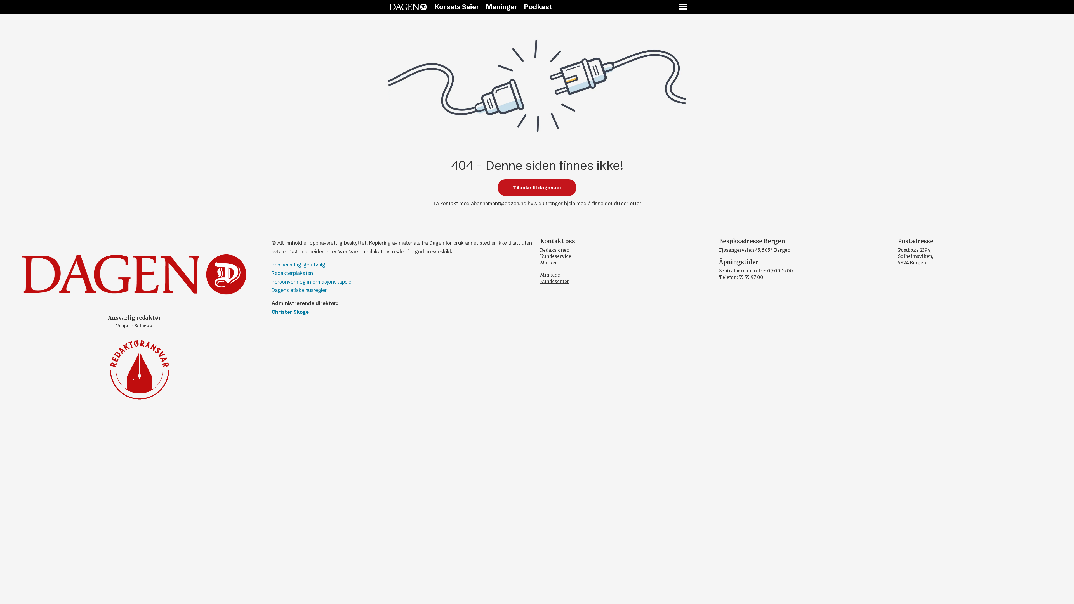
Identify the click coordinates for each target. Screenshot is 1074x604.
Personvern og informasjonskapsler (312, 282)
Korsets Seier (456, 7)
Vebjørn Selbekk (134, 326)
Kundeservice (555, 256)
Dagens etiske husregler (299, 290)
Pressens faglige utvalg (298, 264)
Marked (549, 262)
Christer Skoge (290, 312)
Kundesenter (554, 281)
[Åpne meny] (683, 7)
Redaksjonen (554, 250)
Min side (550, 275)
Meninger (502, 7)
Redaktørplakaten (292, 273)
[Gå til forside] (408, 7)
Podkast (538, 7)
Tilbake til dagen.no (537, 187)
